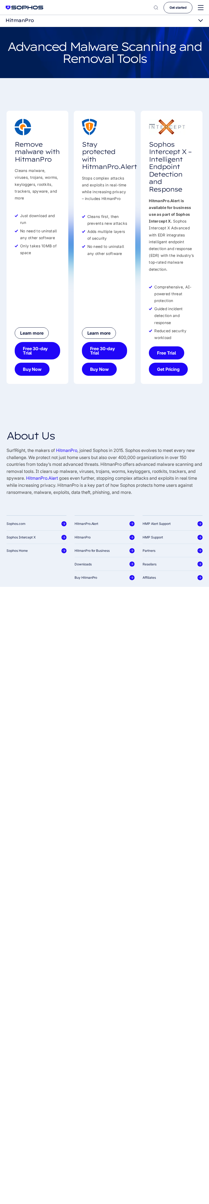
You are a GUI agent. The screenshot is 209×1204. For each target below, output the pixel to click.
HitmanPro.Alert (42, 478)
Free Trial (166, 353)
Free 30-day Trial (35, 351)
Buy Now (32, 369)
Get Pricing (168, 369)
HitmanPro (66, 450)
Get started (178, 7)
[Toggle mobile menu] (201, 8)
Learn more (31, 333)
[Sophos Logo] (24, 7)
